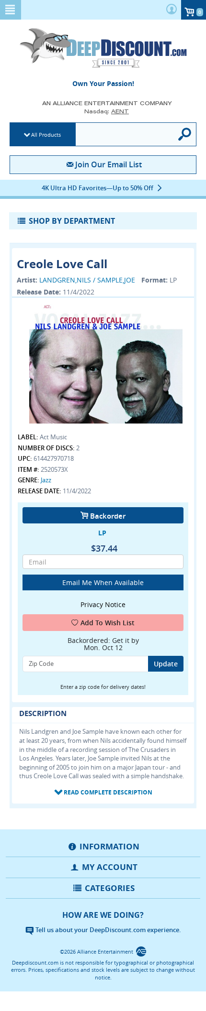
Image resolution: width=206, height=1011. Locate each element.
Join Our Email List (108, 164)
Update (166, 663)
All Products (46, 134)
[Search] (185, 134)
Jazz (46, 480)
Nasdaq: (106, 111)
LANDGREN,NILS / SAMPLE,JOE (87, 279)
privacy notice (103, 604)
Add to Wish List (107, 622)
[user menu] (171, 10)
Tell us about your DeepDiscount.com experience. (107, 929)
